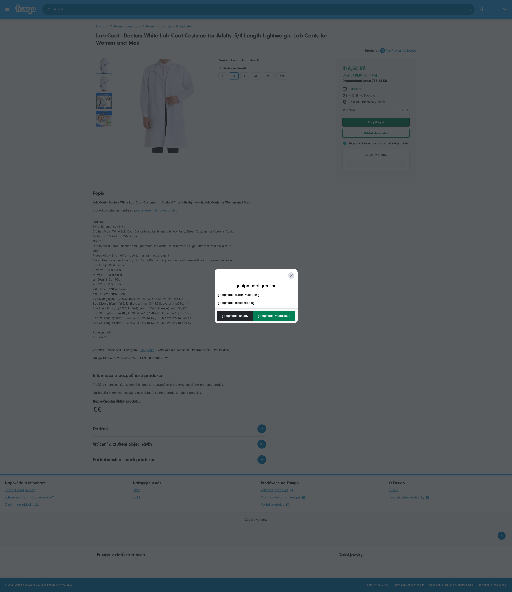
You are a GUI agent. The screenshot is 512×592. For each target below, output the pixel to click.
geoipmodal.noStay (235, 316)
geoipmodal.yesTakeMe (274, 316)
